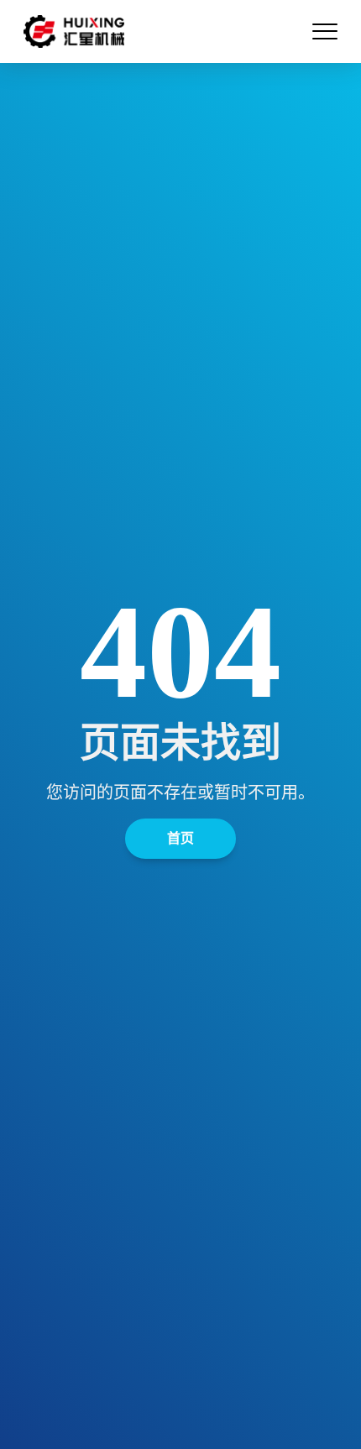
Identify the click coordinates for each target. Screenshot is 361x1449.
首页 (180, 838)
